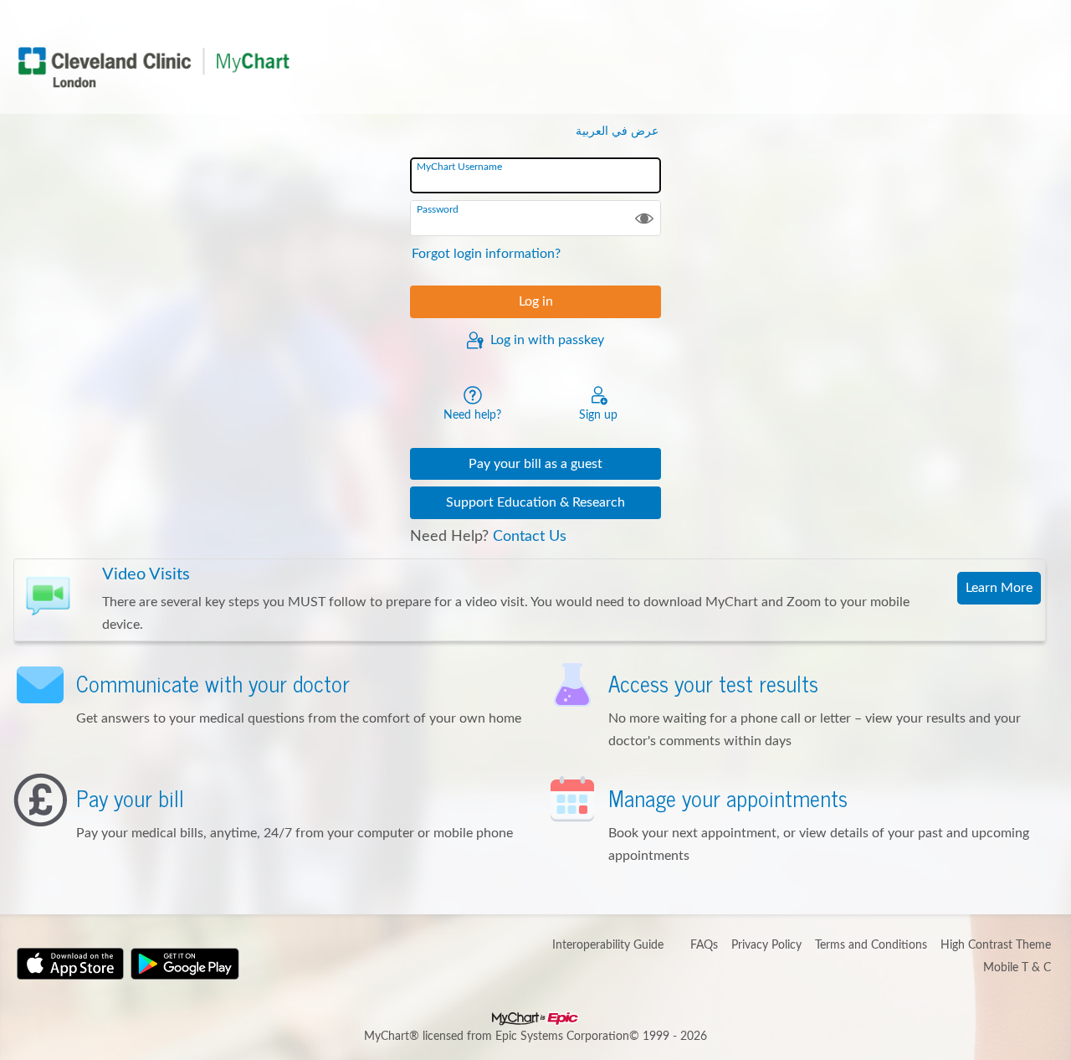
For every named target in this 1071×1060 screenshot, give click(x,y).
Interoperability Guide (608, 945)
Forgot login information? (486, 253)
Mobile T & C (1017, 968)
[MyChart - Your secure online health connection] (153, 67)
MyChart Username (459, 167)
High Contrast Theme (995, 945)
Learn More (999, 587)
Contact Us (529, 536)
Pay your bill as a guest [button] (535, 464)
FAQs (704, 945)
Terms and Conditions (871, 945)
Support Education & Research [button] (535, 502)
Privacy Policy (766, 945)
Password (438, 209)
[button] (644, 218)
